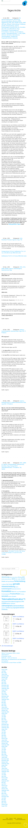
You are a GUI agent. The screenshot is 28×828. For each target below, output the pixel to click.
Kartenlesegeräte (6, 331)
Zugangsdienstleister (7, 38)
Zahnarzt (4, 35)
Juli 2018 (4, 773)
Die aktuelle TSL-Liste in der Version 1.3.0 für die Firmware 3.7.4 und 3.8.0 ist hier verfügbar (13, 553)
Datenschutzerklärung (8, 819)
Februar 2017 (4, 785)
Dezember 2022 (5, 708)
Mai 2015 (4, 799)
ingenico (14, 239)
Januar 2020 (4, 757)
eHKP (24, 22)
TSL (21, 239)
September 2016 (5, 790)
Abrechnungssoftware (7, 21)
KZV (5, 28)
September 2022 (5, 712)
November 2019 (5, 760)
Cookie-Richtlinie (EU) (20, 819)
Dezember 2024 (5, 685)
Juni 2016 (4, 791)
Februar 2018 (4, 777)
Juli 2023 (4, 701)
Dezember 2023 (5, 696)
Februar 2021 (4, 738)
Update (3, 469)
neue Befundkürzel (11, 28)
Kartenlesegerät (18, 268)
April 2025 (4, 682)
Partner (11, 818)
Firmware (9, 239)
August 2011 (4, 806)
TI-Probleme (10, 404)
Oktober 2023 (5, 697)
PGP (7, 818)
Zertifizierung (14, 36)
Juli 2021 (4, 730)
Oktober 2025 (5, 677)
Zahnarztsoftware (6, 36)
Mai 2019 (4, 766)
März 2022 (4, 719)
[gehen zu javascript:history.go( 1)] (23, 572)
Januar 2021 (4, 740)
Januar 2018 (4, 779)
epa (5, 24)
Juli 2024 (4, 691)
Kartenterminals (14, 331)
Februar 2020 (4, 755)
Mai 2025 (4, 680)
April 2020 (4, 752)
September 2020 (5, 744)
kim (19, 27)
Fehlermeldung (15, 24)
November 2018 (5, 770)
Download (4, 239)
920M (3, 268)
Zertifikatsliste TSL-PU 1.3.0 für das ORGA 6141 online (14, 256)
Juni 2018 (4, 774)
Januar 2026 (4, 674)
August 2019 (4, 765)
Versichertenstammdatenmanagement (11, 601)
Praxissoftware (5, 31)
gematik (3, 25)
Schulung (11, 31)
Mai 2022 (4, 718)
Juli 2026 (4, 671)
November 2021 (5, 726)
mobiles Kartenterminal (17, 402)
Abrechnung (17, 19)
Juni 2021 (4, 732)
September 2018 (5, 771)
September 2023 (5, 699)
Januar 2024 (4, 694)
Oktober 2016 (5, 788)
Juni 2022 (4, 716)
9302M (6, 268)
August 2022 (4, 713)
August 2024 (4, 690)
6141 (21, 238)
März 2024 (4, 693)
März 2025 (4, 683)
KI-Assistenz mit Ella (6, 656)
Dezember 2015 (5, 796)
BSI (23, 577)
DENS (19, 21)
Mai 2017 (4, 782)
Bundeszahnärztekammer (6, 579)
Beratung (15, 21)
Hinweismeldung (10, 25)
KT (10, 402)
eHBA (19, 579)
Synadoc (4, 33)
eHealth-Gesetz (18, 22)
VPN (20, 33)
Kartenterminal (13, 27)
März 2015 (4, 802)
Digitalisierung (5, 22)
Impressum (19, 818)
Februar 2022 (4, 721)
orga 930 (4, 404)
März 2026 (4, 672)
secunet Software (19, 31)
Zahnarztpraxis (16, 35)
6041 (21, 267)
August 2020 (4, 746)
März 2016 (4, 793)
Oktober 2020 (5, 743)
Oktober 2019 (5, 762)
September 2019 (5, 763)
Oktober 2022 (5, 710)
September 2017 (5, 781)
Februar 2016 (4, 795)
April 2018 (4, 776)
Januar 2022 (4, 723)
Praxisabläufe (5, 30)
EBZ (10, 22)
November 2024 (5, 686)
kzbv (3, 28)
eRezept (9, 24)
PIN (23, 331)
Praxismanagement (13, 30)
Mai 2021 (4, 733)
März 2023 (4, 705)
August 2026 (4, 669)
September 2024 (5, 688)
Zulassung (15, 38)
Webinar (8, 603)
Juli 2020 (4, 748)
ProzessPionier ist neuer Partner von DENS (11, 662)
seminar (10, 596)
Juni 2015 (4, 798)
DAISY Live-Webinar (18, 616)
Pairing (12, 466)
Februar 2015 (4, 804)
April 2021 (4, 735)
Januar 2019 (4, 768)
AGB (15, 818)
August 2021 (4, 729)
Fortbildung (22, 24)
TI (18, 33)
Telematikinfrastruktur (11, 33)
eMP (3, 24)
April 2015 (4, 801)
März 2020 (4, 754)
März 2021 (4, 737)
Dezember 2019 (5, 759)
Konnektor (22, 27)
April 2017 (4, 784)
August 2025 (4, 679)
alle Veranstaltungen (7, 646)
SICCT (15, 466)
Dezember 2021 (5, 724)
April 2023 (4, 704)
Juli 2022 (4, 715)
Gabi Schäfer (9, 584)
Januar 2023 (4, 707)
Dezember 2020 (5, 741)
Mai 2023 (4, 702)
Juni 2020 (4, 749)
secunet (5, 596)
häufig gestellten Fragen (14, 224)
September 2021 (5, 727)
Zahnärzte (9, 35)
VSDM (23, 33)
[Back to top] (25, 824)
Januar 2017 (4, 787)
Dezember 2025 (5, 675)
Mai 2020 (4, 751)
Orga (18, 28)
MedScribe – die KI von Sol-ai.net (9, 657)
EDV (13, 22)
